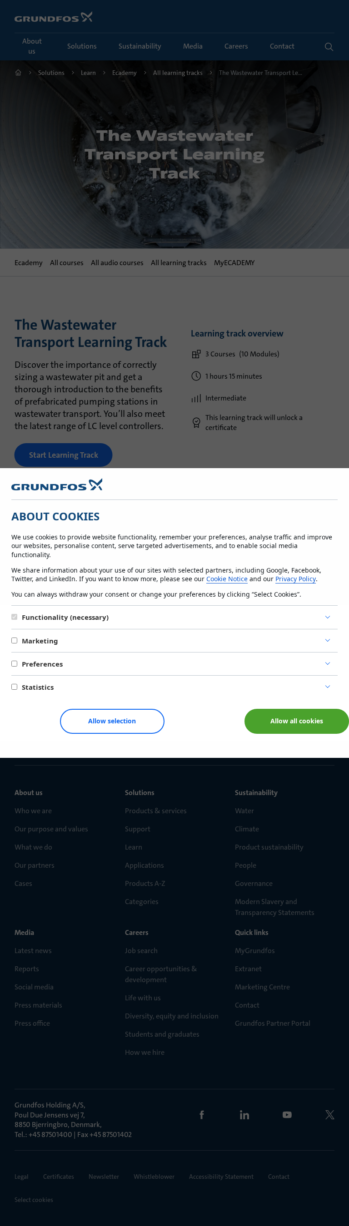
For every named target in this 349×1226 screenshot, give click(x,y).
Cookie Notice (227, 578)
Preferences (42, 663)
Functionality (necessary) (65, 617)
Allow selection (112, 721)
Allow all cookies (296, 721)
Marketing (40, 640)
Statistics (38, 687)
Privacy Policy (295, 578)
